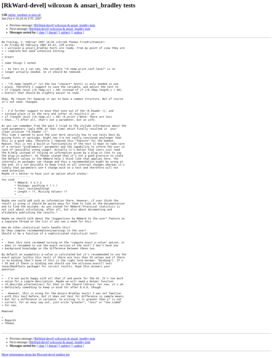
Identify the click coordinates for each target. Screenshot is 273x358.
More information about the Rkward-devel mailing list (36, 354)
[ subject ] (65, 32)
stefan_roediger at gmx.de (24, 15)
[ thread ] (52, 32)
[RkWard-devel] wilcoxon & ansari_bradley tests (64, 25)
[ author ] (78, 32)
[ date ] (41, 32)
